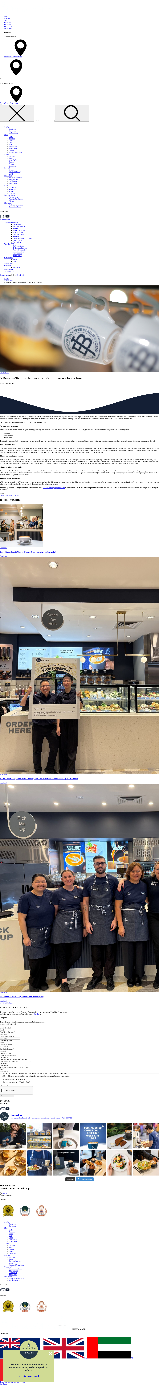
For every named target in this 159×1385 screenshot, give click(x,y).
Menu (6, 17)
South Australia (18, 232)
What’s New (13, 183)
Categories (12, 129)
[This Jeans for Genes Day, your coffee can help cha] (66, 1136)
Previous (3, 1003)
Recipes (11, 191)
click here (37, 1014)
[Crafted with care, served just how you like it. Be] (146, 1136)
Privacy (11, 201)
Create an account (29, 1376)
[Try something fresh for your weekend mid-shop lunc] (146, 1163)
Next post (9, 1003)
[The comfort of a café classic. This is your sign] (119, 1136)
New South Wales (19, 226)
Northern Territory (19, 234)
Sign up (11, 170)
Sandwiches (13, 146)
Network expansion (19, 250)
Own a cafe (8, 1267)
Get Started (8, 265)
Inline (15, 262)
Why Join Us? (9, 244)
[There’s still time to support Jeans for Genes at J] (13, 1136)
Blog (10, 158)
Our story (7, 24)
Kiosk (15, 260)
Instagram (10, 495)
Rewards (7, 18)
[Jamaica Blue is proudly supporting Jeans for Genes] (93, 1136)
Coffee (6, 127)
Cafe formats (13, 181)
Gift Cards (7, 22)
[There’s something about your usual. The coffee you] (66, 1163)
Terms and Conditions (16, 1265)
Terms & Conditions (15, 199)
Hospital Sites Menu (15, 152)
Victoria (15, 228)
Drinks (11, 141)
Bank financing (18, 252)
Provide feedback (15, 207)
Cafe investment (18, 246)
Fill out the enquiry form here (54, 488)
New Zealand (17, 240)
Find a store (8, 203)
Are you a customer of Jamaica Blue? (17, 1082)
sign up (4, 1193)
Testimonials (17, 256)
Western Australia (19, 230)
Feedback (3, 1384)
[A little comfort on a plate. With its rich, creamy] (119, 1163)
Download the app (15, 172)
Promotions (12, 187)
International (17, 242)
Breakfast (12, 139)
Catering (11, 150)
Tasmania (16, 236)
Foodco (11, 164)
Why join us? (13, 179)
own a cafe (8, 26)
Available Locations (11, 223)
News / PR (12, 189)
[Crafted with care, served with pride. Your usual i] (39, 1163)
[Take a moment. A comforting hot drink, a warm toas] (13, 1163)
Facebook (3, 495)
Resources (16, 267)
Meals (11, 144)
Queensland (17, 224)
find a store (8, 28)
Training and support (20, 248)
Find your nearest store (16, 205)
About (6, 154)
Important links (9, 195)
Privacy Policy (20, 1382)
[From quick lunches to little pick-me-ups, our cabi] (39, 1136)
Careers (11, 162)
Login (11, 174)
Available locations (15, 178)
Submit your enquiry (7, 1096)
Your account (13, 197)
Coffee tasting (13, 133)
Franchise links (5, 219)
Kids (10, 142)
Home (6, 279)
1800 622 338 (9, 271)
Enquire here (8, 269)
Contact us (12, 166)
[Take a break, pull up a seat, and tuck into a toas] (93, 1163)
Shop (6, 20)
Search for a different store (13, 57)
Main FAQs (13, 160)
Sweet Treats (13, 148)
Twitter (16, 495)
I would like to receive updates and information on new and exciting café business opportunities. (37, 1076)
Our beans (12, 131)
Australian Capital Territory (22, 238)
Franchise (12, 193)
